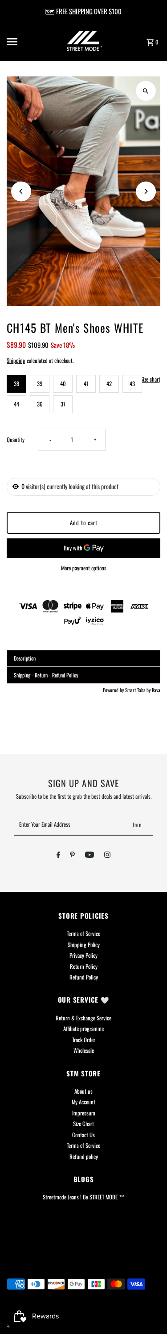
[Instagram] (107, 856)
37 (63, 404)
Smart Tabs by (138, 689)
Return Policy (84, 966)
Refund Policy (83, 977)
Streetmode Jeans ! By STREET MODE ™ (84, 1197)
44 (16, 404)
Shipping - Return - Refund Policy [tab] (46, 675)
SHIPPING (81, 11)
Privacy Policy (83, 955)
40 (63, 383)
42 (109, 383)
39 (39, 383)
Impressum (83, 1113)
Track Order (83, 1039)
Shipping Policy (84, 944)
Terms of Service (83, 933)
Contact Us (83, 1135)
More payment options (83, 568)
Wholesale (83, 1050)
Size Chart (83, 1123)
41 (86, 383)
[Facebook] (58, 856)
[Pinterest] (72, 856)
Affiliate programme (83, 1028)
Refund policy (83, 1156)
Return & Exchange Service (83, 1018)
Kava (156, 689)
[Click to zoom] (146, 91)
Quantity (15, 439)
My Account (83, 1102)
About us (83, 1091)
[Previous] (21, 191)
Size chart (150, 380)
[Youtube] (89, 856)
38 (16, 383)
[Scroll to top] (148, 1311)
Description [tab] (25, 658)
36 (39, 404)
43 (132, 383)
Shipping (16, 360)
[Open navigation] (19, 42)
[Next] (146, 191)
